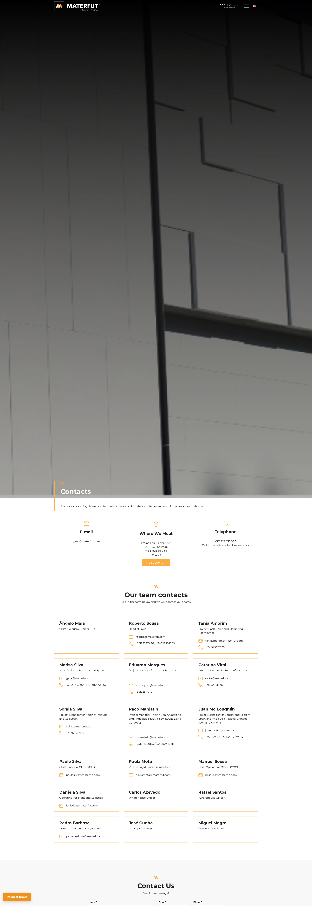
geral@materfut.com (86, 541)
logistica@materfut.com (82, 805)
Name (93, 902)
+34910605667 (97, 684)
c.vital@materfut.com (219, 678)
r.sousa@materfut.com (150, 636)
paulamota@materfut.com (153, 774)
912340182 (217, 737)
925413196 (217, 684)
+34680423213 (165, 743)
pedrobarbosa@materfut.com (85, 836)
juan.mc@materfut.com (220, 730)
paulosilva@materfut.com (83, 774)
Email (162, 902)
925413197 (147, 691)
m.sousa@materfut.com (221, 774)
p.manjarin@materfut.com (153, 737)
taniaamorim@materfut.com (224, 640)
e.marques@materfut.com (153, 685)
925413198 (148, 643)
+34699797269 (165, 643)
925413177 (77, 733)
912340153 (148, 743)
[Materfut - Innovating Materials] (77, 6)
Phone (197, 902)
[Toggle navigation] (246, 6)
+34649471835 (235, 737)
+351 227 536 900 (225, 541)
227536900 (78, 684)
